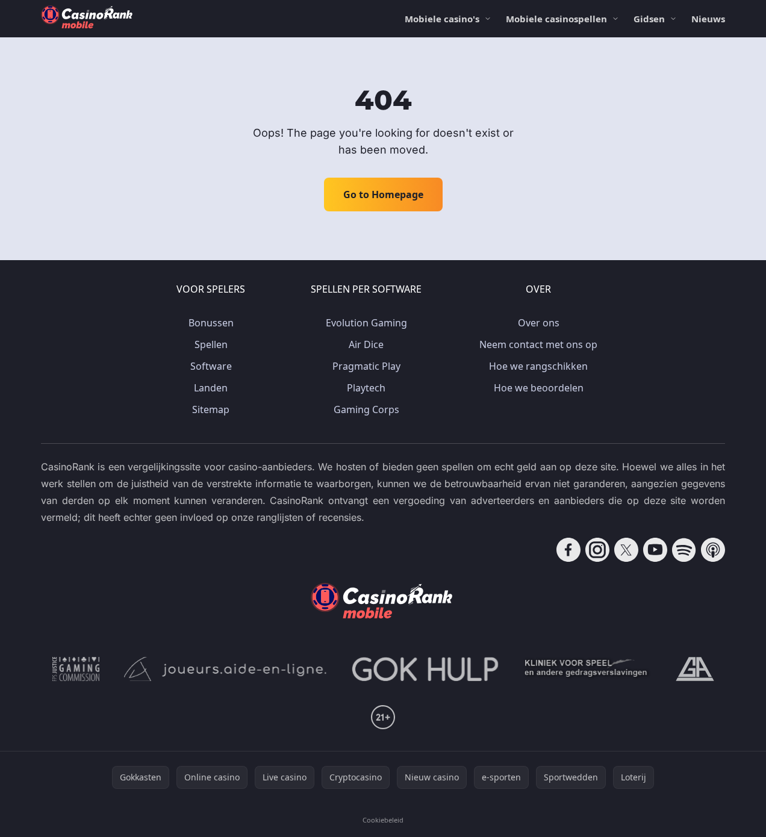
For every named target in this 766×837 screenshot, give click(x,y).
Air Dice (366, 344)
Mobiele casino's (442, 19)
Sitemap (210, 409)
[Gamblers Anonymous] (695, 669)
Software (211, 366)
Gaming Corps (366, 409)
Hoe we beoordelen (539, 387)
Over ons (538, 322)
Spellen (211, 344)
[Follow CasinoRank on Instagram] (597, 550)
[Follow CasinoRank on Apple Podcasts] (713, 550)
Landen (211, 387)
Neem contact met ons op (538, 344)
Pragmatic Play (366, 366)
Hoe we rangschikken (538, 366)
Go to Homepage (383, 194)
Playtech (366, 387)
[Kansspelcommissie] (76, 669)
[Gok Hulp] (425, 669)
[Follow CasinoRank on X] (626, 550)
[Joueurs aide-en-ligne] (226, 669)
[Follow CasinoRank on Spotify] (684, 550)
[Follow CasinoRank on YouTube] (655, 550)
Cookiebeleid (383, 819)
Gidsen (649, 19)
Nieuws (708, 19)
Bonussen (211, 322)
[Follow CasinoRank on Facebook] (568, 550)
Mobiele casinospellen (556, 19)
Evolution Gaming (366, 322)
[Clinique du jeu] (587, 669)
